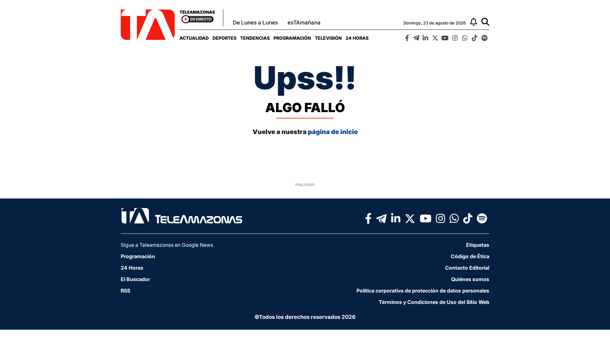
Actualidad (194, 38)
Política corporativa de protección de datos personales (422, 290)
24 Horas (357, 38)
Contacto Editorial (467, 268)
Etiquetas (477, 245)
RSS (125, 290)
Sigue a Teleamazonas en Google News (167, 245)
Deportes (224, 38)
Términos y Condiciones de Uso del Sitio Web (434, 302)
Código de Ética (470, 256)
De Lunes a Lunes (255, 22)
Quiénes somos (470, 279)
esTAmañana (304, 22)
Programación (292, 38)
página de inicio (333, 132)
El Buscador (135, 279)
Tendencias (255, 38)
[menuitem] (194, 38)
